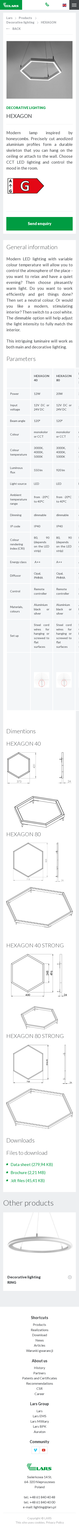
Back (16, 28)
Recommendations (39, 1383)
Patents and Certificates (39, 1378)
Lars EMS (39, 1416)
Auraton (40, 1432)
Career (39, 1394)
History (39, 1368)
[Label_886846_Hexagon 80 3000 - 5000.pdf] (25, 185)
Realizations (39, 1330)
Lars (9, 18)
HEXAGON (48, 22)
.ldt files (28, 1180)
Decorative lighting (20, 22)
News (39, 1340)
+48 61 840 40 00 (42, 1502)
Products (25, 18)
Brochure (28, 1172)
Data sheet (32, 1164)
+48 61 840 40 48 (42, 1497)
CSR (39, 1388)
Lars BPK (39, 1426)
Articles (39, 1345)
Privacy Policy (55, 1522)
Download (39, 1335)
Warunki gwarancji (39, 1350)
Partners (39, 1373)
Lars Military (39, 1421)
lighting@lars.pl (44, 1507)
